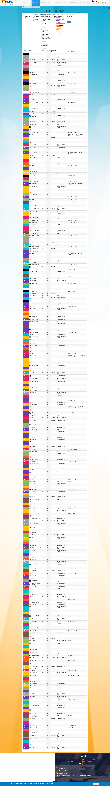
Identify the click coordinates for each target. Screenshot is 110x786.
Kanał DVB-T (43, 51)
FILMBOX (45, 29)
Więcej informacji (46, 784)
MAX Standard (45, 35)
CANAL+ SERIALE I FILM (47, 17)
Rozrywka (58, 28)
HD (56, 33)
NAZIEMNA (28, 17)
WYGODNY (36, 19)
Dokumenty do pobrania (83, 3)
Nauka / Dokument (60, 19)
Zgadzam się (95, 784)
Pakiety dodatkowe (45, 16)
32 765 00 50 (63, 768)
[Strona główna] (7, 3)
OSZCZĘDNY (36, 17)
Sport (57, 29)
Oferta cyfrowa (36, 16)
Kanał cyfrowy (25, 51)
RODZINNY (44, 45)
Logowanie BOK (103, 2)
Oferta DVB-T (28, 16)
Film (57, 20)
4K (61, 33)
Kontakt (72, 3)
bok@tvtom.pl (63, 773)
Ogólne (57, 17)
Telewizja (35, 3)
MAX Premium (45, 34)
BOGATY (35, 20)
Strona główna (25, 6)
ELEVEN (44, 24)
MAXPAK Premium (45, 37)
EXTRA (45, 27)
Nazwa (30, 50)
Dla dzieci (58, 26)
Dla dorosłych (59, 25)
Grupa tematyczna (58, 16)
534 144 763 (63, 771)
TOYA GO (50, 3)
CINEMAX (44, 21)
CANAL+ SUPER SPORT (47, 19)
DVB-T (66, 3)
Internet (43, 3)
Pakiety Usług (27, 3)
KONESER (45, 32)
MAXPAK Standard (46, 38)
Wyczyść (73, 22)
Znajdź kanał (70, 16)
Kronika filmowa (59, 3)
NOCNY (45, 40)
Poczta (99, 1)
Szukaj (69, 22)
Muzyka (57, 22)
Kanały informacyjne (60, 23)
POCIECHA (45, 43)
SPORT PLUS (45, 47)
